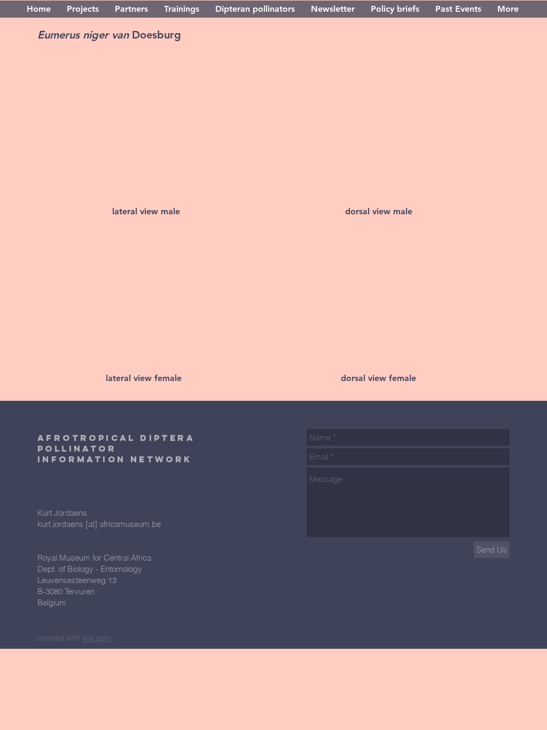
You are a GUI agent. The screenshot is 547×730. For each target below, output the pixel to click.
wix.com (97, 638)
